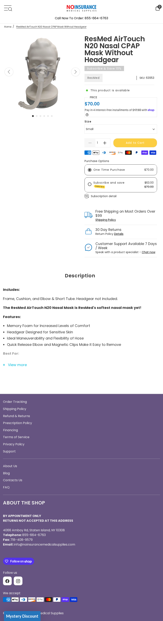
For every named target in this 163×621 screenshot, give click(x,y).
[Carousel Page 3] (40, 116)
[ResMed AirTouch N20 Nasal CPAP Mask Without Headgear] (42, 72)
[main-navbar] (8, 7)
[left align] (9, 72)
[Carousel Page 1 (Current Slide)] (33, 116)
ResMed (93, 78)
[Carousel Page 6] (52, 116)
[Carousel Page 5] (48, 116)
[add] (104, 142)
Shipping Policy (105, 220)
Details (118, 234)
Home (7, 26)
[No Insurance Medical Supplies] (81, 8)
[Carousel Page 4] (44, 116)
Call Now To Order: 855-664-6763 (81, 18)
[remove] (89, 142)
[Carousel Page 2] (37, 116)
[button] (22, 616)
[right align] (75, 72)
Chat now (148, 252)
